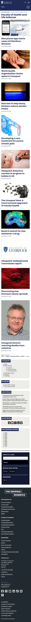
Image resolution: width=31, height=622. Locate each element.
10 (6, 356)
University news (5, 12)
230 (21, 356)
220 (13, 356)
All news (5, 471)
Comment (9, 368)
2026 (6, 433)
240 (23, 356)
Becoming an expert (9, 373)
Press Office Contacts (10, 385)
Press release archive (10, 386)
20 (7, 356)
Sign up (5, 480)
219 (11, 356)
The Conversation (11, 369)
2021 (6, 440)
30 (8, 356)
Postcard (7, 374)
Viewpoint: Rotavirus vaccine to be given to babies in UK (13, 173)
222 (17, 356)
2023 (6, 437)
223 (19, 356)
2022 (6, 439)
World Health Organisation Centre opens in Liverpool (12, 73)
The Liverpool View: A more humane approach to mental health (14, 203)
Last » (27, 356)
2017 (6, 446)
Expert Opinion (8, 365)
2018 (6, 444)
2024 (6, 436)
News (3, 7)
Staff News (7, 376)
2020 (6, 441)
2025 (6, 434)
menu (28, 7)
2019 (6, 443)
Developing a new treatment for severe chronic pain (12, 141)
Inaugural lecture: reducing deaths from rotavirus (13, 345)
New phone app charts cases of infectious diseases (13, 41)
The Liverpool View (12, 371)
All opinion (12, 471)
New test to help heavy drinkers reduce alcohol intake (13, 106)
